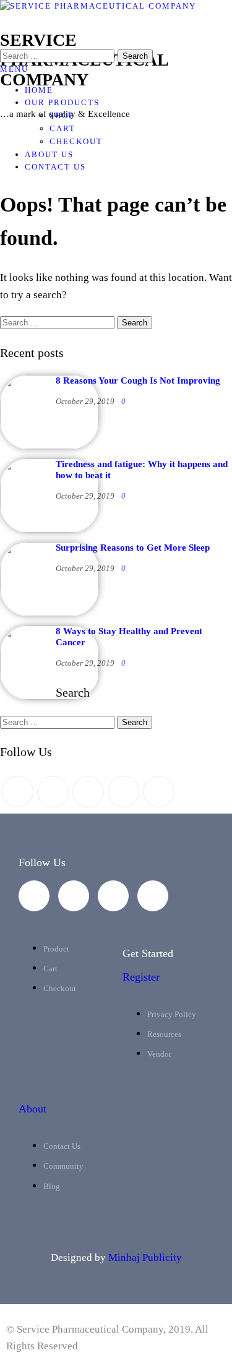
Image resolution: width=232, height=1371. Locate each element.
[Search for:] (58, 322)
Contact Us (55, 166)
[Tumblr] (158, 791)
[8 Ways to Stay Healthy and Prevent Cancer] (49, 697)
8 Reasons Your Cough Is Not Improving (138, 380)
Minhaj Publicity (145, 1257)
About (32, 1108)
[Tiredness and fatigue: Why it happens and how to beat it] (49, 530)
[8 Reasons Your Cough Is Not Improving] (49, 446)
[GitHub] (123, 791)
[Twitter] (17, 791)
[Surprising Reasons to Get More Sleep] (49, 613)
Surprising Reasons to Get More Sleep (133, 547)
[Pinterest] (88, 791)
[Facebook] (53, 791)
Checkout (76, 141)
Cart (62, 128)
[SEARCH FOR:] (59, 56)
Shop (61, 115)
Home (39, 90)
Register (141, 977)
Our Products (62, 102)
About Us (49, 154)
